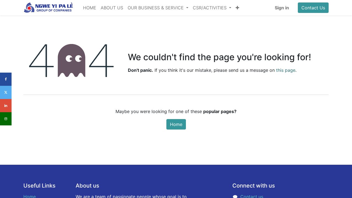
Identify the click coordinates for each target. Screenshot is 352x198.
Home (176, 124)
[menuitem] (89, 7)
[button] (237, 7)
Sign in (282, 7)
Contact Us (313, 7)
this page (285, 70)
